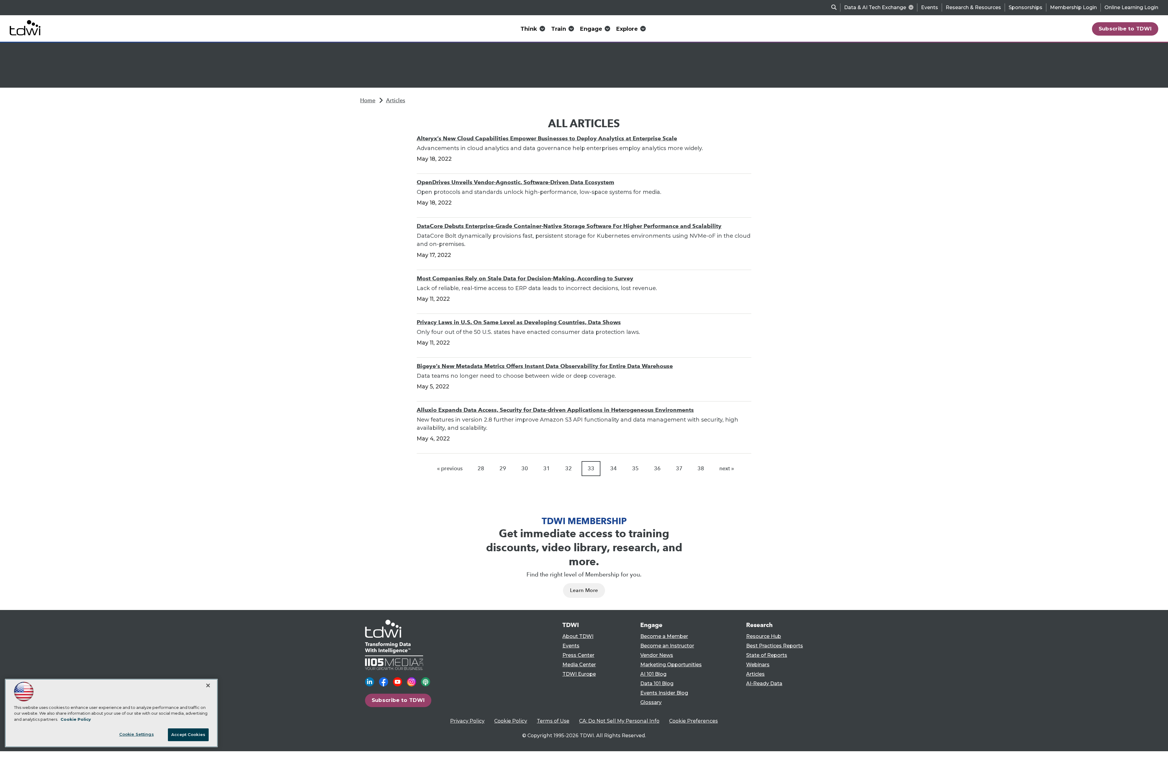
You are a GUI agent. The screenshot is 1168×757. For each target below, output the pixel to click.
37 (679, 468)
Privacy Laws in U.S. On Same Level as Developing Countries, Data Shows (519, 322)
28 (481, 468)
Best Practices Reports (774, 646)
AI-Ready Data (764, 683)
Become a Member (664, 636)
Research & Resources (973, 7)
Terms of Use (553, 721)
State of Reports (766, 655)
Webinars (758, 665)
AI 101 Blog (653, 674)
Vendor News (656, 655)
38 (700, 468)
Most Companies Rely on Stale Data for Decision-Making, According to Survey (525, 278)
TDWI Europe (579, 674)
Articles (395, 100)
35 (635, 468)
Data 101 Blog (656, 683)
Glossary (651, 702)
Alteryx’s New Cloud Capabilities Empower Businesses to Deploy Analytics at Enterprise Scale (547, 138)
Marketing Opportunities (671, 665)
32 (568, 468)
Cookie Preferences (693, 721)
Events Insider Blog (664, 693)
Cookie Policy (510, 721)
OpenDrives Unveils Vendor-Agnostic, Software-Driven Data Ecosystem (515, 182)
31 (546, 468)
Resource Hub (763, 636)
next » (726, 468)
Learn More (584, 590)
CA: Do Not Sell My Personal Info (619, 721)
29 (502, 468)
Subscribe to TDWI (1125, 29)
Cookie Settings (136, 734)
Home (367, 100)
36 (657, 468)
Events (929, 7)
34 (613, 468)
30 (524, 468)
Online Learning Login (1131, 7)
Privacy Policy (467, 721)
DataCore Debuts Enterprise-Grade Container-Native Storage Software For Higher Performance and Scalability (569, 226)
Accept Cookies (188, 734)
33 (591, 468)
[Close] (208, 685)
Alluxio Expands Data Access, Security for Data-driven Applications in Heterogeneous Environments (555, 409)
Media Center (579, 665)
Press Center (578, 655)
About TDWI (577, 636)
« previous (450, 468)
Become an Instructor (667, 646)
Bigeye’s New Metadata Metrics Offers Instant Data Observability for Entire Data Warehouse (545, 366)
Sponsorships (1025, 7)
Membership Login (1073, 7)
